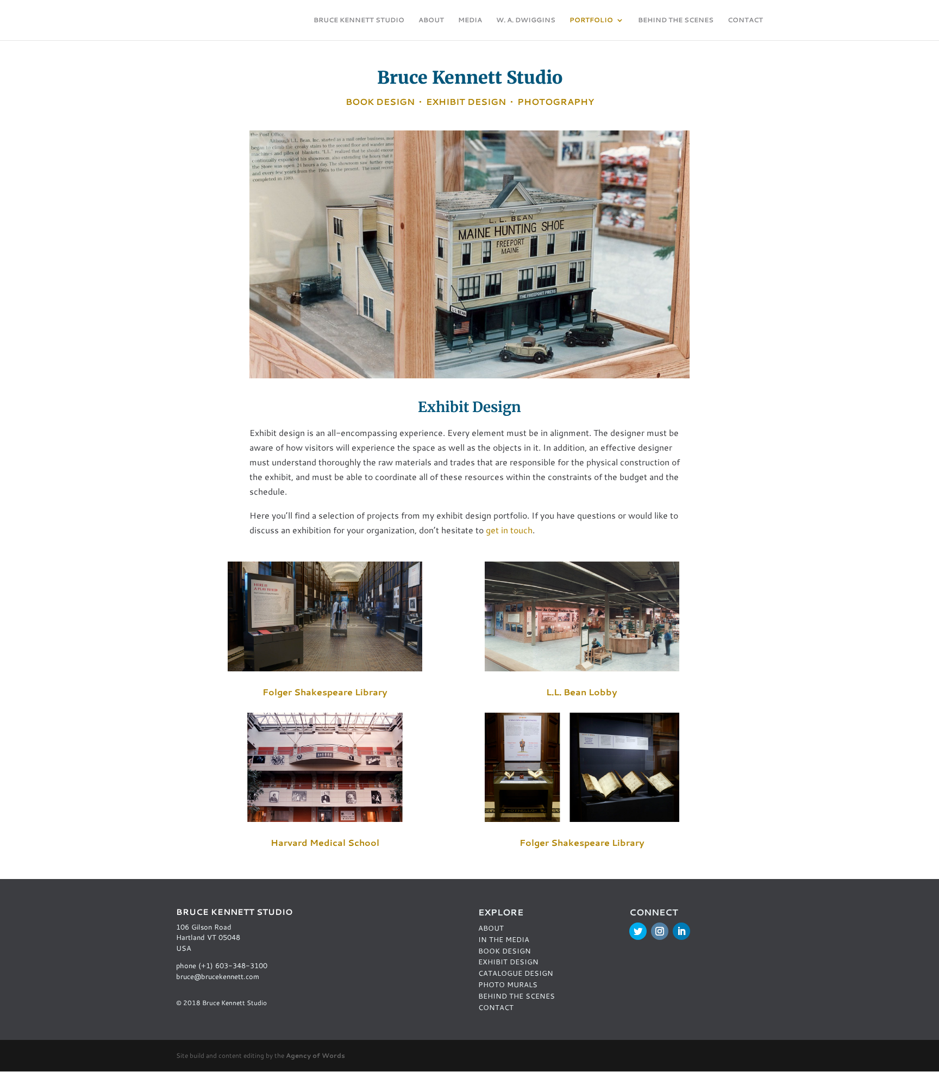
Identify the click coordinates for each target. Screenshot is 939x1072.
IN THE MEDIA (503, 939)
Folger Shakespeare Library (324, 691)
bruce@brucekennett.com (217, 976)
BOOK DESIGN (380, 101)
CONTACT (745, 20)
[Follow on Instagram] (659, 931)
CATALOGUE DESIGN (515, 973)
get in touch (509, 529)
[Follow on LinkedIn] (681, 931)
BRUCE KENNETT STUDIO (359, 20)
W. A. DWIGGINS (525, 20)
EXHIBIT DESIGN (466, 101)
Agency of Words (315, 1055)
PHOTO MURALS (507, 984)
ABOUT (431, 20)
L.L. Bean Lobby (581, 691)
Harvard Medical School (325, 842)
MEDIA (470, 20)
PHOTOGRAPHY (555, 101)
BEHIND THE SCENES (675, 20)
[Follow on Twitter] (638, 931)
